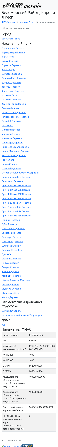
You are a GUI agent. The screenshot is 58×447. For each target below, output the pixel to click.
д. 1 (3, 324)
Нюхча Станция (10, 164)
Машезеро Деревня (12, 142)
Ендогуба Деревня (11, 82)
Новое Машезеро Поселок (16, 151)
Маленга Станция (11, 134)
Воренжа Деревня (11, 65)
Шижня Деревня (10, 284)
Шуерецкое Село (10, 293)
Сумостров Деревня (12, 241)
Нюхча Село (8, 159)
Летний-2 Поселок (11, 121)
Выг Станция (8, 69)
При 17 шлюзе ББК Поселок (16, 207)
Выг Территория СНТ (12, 310)
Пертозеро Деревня (12, 181)
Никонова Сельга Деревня (16, 146)
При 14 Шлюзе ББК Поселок (16, 194)
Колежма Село (9, 95)
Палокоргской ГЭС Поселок (16, 176)
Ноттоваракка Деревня (14, 155)
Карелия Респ (26, 22)
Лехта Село (7, 125)
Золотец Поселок (11, 86)
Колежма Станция (11, 99)
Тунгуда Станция (10, 267)
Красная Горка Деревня (14, 103)
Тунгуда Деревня (10, 262)
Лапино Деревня (10, 108)
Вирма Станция (10, 60)
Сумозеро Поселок (11, 237)
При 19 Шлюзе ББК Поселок (16, 215)
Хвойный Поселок (11, 275)
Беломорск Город (11, 38)
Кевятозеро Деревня (13, 91)
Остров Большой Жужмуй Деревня (20, 172)
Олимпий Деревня (11, 168)
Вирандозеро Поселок (13, 52)
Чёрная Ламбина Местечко (16, 280)
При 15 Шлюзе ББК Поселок (16, 198)
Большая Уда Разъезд (13, 48)
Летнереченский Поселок (15, 116)
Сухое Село (7, 254)
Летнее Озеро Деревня (14, 112)
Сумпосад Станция (11, 245)
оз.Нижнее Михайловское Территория (22, 315)
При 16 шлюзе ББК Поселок (16, 202)
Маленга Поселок (11, 129)
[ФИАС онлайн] (22, 5)
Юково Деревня (10, 297)
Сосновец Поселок (11, 232)
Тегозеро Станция (11, 258)
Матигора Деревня (12, 138)
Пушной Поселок (11, 219)
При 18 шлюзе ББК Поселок (16, 211)
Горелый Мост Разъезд (14, 78)
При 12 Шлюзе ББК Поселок (16, 185)
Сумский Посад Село (12, 250)
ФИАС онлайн (9, 22)
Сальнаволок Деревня (13, 228)
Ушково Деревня (10, 271)
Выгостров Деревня (12, 73)
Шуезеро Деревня (11, 288)
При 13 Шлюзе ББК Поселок (16, 189)
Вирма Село (8, 56)
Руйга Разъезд (9, 224)
